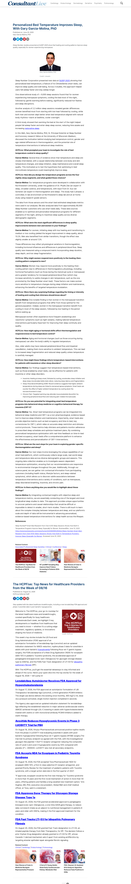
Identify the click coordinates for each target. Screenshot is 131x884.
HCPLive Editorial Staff (21, 594)
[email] (27, 39)
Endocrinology (66, 3)
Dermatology (78, 3)
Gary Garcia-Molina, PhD (22, 35)
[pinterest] (24, 39)
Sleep (65, 547)
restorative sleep (32, 128)
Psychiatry (98, 3)
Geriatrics (88, 3)
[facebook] (14, 39)
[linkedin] (21, 39)
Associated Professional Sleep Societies (30, 547)
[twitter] (17, 39)
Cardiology (54, 3)
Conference (57, 547)
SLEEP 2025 (64, 80)
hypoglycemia (44, 649)
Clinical (48, 547)
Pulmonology (109, 3)
